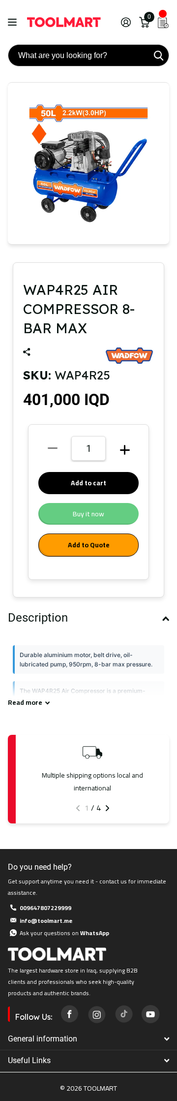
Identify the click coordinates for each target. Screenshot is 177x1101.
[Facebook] (69, 1014)
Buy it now (88, 513)
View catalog (13, 22)
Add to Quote (89, 544)
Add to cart (88, 482)
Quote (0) (8, 284)
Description (38, 618)
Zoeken (158, 55)
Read (25, 702)
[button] (78, 808)
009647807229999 (45, 907)
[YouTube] (150, 1014)
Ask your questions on (64, 933)
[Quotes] (163, 22)
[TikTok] (123, 1014)
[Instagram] (96, 1014)
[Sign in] (125, 22)
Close (88, 1038)
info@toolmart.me (46, 920)
